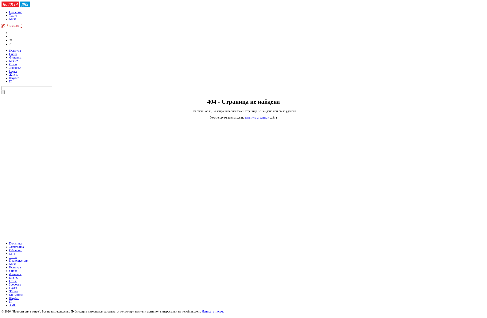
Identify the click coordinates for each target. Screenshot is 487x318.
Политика (15, 243)
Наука (13, 71)
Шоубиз (14, 78)
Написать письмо (213, 311)
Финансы (15, 57)
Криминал (16, 294)
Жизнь (13, 74)
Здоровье (15, 67)
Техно (13, 15)
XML (12, 305)
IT (10, 81)
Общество (15, 12)
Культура (15, 50)
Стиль (13, 64)
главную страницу (257, 117)
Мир (12, 253)
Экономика (16, 246)
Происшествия (18, 260)
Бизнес (13, 60)
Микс (12, 19)
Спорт (13, 54)
